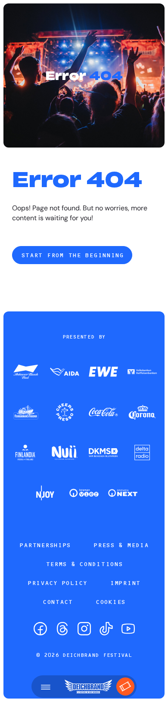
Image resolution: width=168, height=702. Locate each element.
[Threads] (62, 628)
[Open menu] (45, 687)
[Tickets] (125, 686)
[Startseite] (88, 686)
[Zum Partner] (25, 372)
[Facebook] (40, 628)
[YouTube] (128, 628)
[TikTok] (106, 628)
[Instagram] (84, 628)
